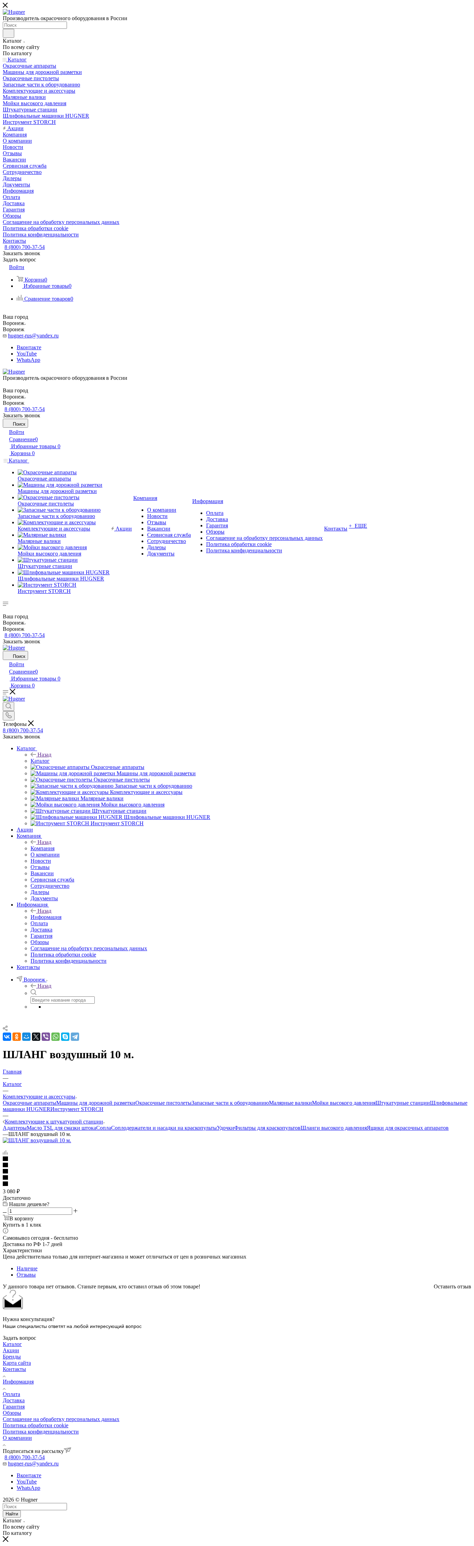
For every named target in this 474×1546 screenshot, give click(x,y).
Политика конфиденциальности (41, 1432)
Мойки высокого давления (343, 1103)
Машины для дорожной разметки (95, 1103)
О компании (17, 1438)
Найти (12, 1513)
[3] (237, 1172)
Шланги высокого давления (334, 1128)
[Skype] (65, 1037)
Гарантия (14, 1407)
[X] (36, 1037)
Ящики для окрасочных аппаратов (408, 1128)
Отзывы (26, 1275)
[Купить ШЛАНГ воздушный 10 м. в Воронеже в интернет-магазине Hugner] (37, 1140)
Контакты (14, 1369)
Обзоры (12, 1413)
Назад (44, 755)
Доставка (14, 1400)
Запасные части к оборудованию (230, 1103)
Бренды (12, 1357)
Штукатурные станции (402, 1103)
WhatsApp (28, 360)
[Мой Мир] (26, 1037)
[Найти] (8, 33)
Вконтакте (29, 347)
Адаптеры (15, 1128)
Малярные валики (290, 1103)
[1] (237, 1159)
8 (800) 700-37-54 (25, 247)
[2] (237, 1165)
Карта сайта (17, 1363)
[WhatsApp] (55, 1037)
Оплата (11, 1394)
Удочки (225, 1128)
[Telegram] (75, 1037)
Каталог (40, 761)
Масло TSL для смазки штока (61, 1128)
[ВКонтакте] (7, 1037)
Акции (11, 1350)
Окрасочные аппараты (29, 1103)
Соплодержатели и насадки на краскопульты (164, 1128)
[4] (237, 1178)
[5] (237, 1184)
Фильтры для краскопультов (267, 1128)
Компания (42, 848)
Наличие (27, 1268)
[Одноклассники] (16, 1037)
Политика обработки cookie (35, 1425)
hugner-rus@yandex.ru (33, 336)
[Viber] (46, 1037)
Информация (46, 917)
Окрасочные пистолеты (163, 1103)
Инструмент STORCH (76, 1109)
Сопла (103, 1128)
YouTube (27, 354)
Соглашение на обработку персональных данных (61, 1419)
